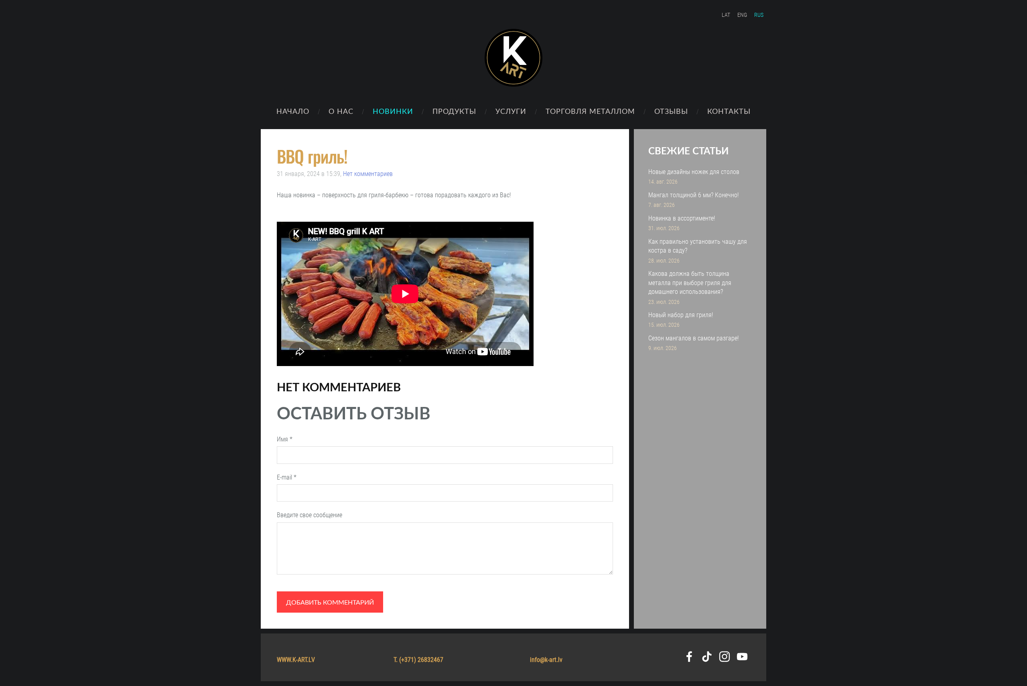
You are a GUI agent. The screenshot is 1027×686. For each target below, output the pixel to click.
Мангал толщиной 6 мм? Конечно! (693, 195)
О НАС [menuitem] (341, 111)
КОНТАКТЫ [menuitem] (729, 111)
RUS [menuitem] (758, 15)
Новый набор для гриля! (680, 315)
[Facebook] (689, 657)
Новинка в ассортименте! (681, 218)
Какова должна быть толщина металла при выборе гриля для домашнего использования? (689, 282)
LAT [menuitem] (726, 15)
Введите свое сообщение (309, 515)
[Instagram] (724, 657)
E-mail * (286, 477)
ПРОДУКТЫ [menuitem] (454, 111)
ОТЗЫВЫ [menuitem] (671, 111)
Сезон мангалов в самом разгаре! (693, 338)
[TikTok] (707, 657)
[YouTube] (742, 657)
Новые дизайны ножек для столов (693, 172)
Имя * (284, 439)
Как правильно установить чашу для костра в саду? (697, 246)
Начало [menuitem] (292, 111)
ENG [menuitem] (742, 15)
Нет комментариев (368, 174)
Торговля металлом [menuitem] (590, 111)
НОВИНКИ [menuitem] (393, 111)
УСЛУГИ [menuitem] (510, 111)
